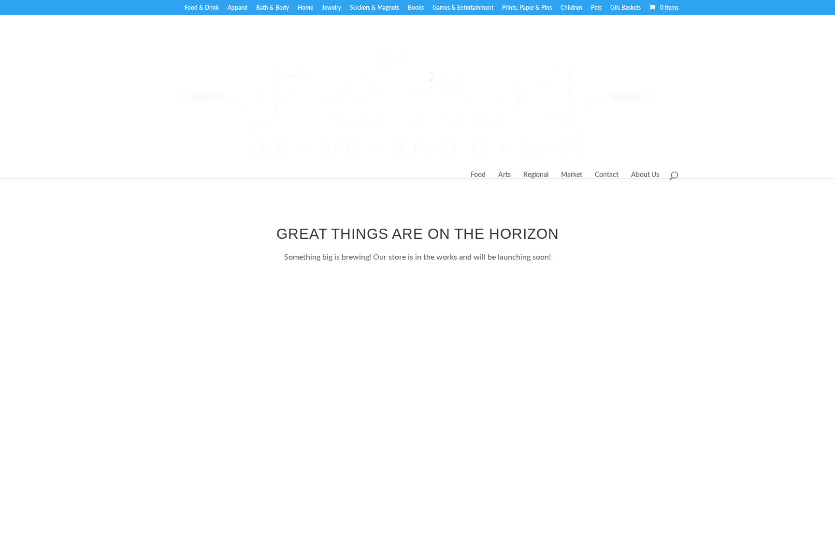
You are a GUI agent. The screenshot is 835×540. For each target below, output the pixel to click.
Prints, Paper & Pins (527, 8)
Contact (607, 175)
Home (305, 8)
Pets (596, 8)
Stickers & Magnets (374, 8)
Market (571, 175)
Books (416, 8)
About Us (645, 175)
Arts (504, 175)
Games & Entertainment (462, 8)
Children (571, 8)
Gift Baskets (625, 8)
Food (478, 175)
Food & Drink (202, 8)
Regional (535, 175)
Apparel (237, 8)
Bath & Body (272, 8)
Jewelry (331, 8)
